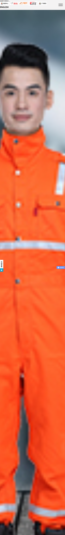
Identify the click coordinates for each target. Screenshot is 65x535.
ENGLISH (4, 7)
